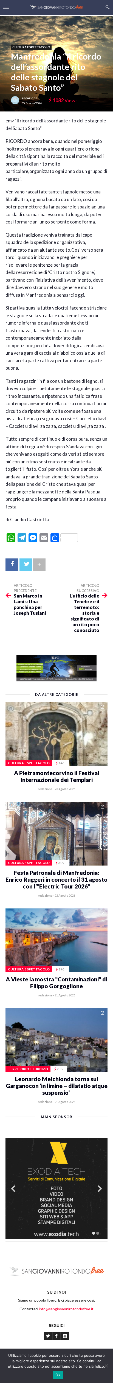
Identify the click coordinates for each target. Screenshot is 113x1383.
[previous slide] (13, 1188)
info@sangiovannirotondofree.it (66, 1309)
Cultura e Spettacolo (31, 47)
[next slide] (100, 1188)
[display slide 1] (93, 1233)
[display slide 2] (97, 1233)
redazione (29, 98)
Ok (57, 1375)
